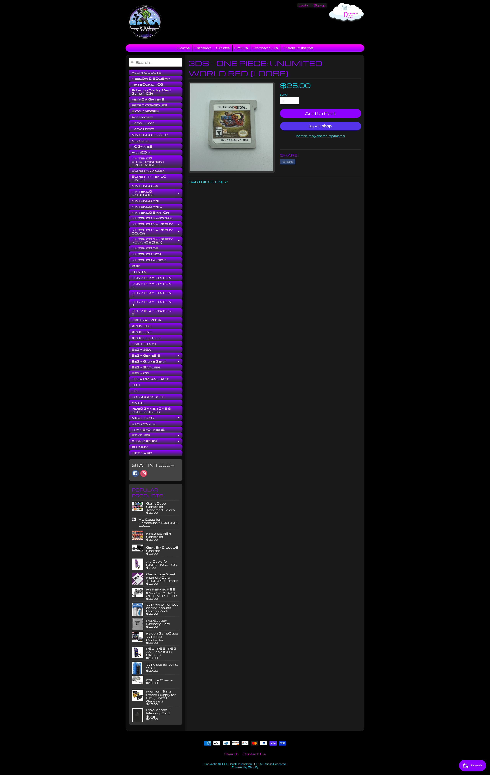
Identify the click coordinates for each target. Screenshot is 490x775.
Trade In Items (298, 47)
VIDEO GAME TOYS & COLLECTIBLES (151, 410)
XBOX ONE (141, 332)
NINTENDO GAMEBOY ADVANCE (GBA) (156, 241)
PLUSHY (139, 447)
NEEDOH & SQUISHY (151, 78)
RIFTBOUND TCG (147, 84)
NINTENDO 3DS (146, 254)
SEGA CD (140, 373)
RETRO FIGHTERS (147, 99)
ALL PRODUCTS (146, 72)
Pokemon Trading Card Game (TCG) (151, 91)
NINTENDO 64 (144, 186)
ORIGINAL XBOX (146, 320)
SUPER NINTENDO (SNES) (148, 178)
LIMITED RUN (143, 344)
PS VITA (138, 272)
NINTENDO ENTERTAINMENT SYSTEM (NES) (148, 161)
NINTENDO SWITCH (150, 212)
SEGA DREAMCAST (150, 379)
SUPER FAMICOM (148, 170)
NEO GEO (140, 141)
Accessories (142, 117)
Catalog (203, 47)
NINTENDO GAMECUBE (156, 193)
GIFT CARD (141, 453)
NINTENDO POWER (149, 135)
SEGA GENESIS (156, 356)
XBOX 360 (141, 326)
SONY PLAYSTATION (151, 278)
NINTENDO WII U (146, 206)
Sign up (319, 5)
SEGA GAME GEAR (156, 361)
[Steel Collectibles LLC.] (145, 22)
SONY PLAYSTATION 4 (151, 303)
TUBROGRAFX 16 (147, 397)
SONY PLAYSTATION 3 (151, 294)
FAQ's (241, 47)
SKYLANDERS (145, 111)
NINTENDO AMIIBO (148, 260)
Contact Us (265, 47)
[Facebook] (135, 473)
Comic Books (142, 129)
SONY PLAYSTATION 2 (151, 285)
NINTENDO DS (144, 248)
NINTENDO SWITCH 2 (151, 218)
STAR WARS (143, 423)
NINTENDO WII (145, 201)
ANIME (137, 403)
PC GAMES (141, 146)
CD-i (135, 391)
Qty (283, 94)
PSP (135, 266)
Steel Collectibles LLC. (244, 763)
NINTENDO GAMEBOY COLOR (156, 232)
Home (183, 47)
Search (231, 754)
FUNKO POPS (156, 441)
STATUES (156, 435)
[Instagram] (143, 473)
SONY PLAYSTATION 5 (151, 312)
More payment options (320, 135)
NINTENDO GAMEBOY (156, 224)
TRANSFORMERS (148, 429)
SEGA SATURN (145, 367)
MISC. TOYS (156, 418)
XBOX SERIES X (146, 338)
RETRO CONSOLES (149, 105)
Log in (303, 5)
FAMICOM (140, 152)
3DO (135, 385)
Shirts (223, 47)
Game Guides (142, 123)
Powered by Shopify (245, 767)
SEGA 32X (141, 349)
